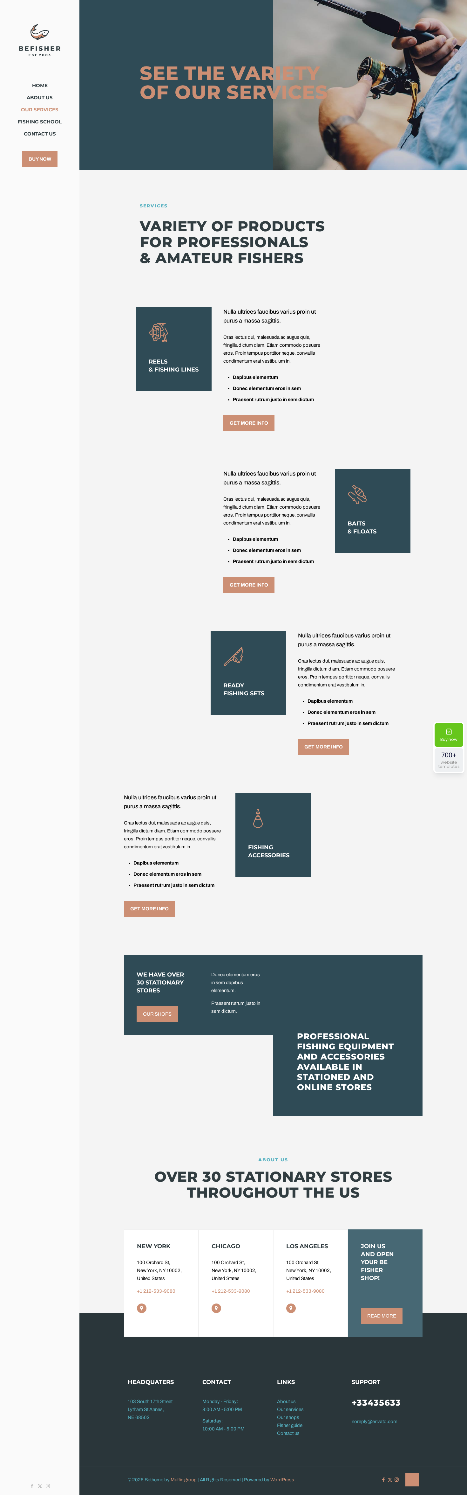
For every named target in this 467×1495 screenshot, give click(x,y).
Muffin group (184, 1479)
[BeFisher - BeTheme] (39, 40)
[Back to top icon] (412, 1479)
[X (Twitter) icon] (39, 1486)
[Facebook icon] (32, 1486)
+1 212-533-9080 (156, 1291)
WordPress (282, 1479)
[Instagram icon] (47, 1486)
